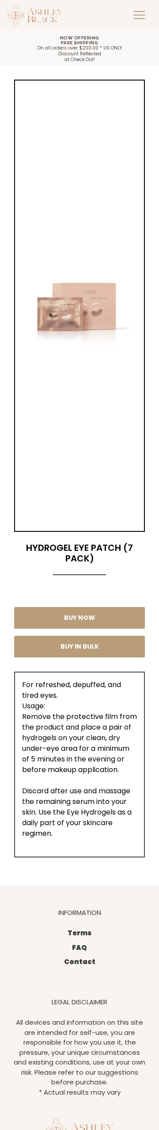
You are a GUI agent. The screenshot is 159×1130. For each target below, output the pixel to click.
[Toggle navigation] (139, 15)
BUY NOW (79, 617)
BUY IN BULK (80, 646)
